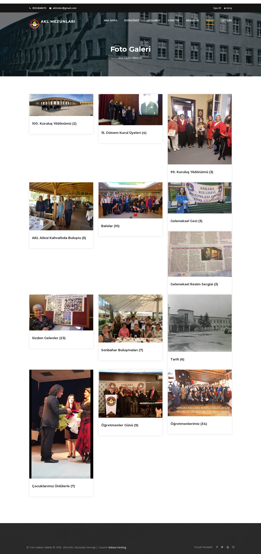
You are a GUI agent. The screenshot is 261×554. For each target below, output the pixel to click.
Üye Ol (217, 8)
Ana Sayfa (125, 57)
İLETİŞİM (226, 20)
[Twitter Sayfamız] (222, 547)
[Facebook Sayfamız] (217, 547)
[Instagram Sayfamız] (233, 547)
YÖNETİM (173, 20)
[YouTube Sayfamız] (228, 547)
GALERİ (210, 20)
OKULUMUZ (153, 20)
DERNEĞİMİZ (131, 20)
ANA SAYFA (110, 20)
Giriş (229, 8)
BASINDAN (192, 20)
